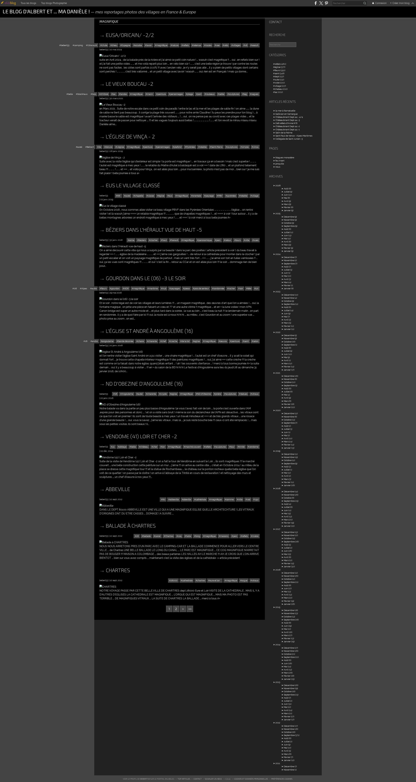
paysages (175, 288)
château (144, 447)
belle (70, 94)
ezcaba (138, 45)
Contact (275, 22)
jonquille (279, 164)
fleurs (104, 288)
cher (155, 447)
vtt (246, 45)
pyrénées (231, 196)
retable (203, 147)
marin (150, 94)
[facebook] (316, 3)
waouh (255, 45)
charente (152, 341)
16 (86, 341)
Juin (286, 195)
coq (180, 536)
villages (236, 45)
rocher (232, 288)
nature (175, 45)
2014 (277, 644)
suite (277, 79)
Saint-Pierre (216, 147)
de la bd (185, 341)
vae (218, 45)
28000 (174, 580)
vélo (226, 45)
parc (218, 240)
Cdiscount (92, 45)
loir (163, 447)
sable (221, 94)
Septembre (289, 226)
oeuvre (223, 341)
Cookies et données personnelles (251, 779)
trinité (242, 447)
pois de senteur (201, 288)
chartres (201, 580)
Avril (286, 201)
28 (137, 536)
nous (277, 167)
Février (287, 207)
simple (245, 147)
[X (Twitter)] (321, 3)
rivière (255, 536)
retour (228, 240)
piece (187, 288)
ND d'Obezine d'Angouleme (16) (144, 383)
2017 (277, 529)
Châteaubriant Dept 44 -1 (287, 129)
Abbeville (118, 489)
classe (151, 196)
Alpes (84, 288)
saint (246, 341)
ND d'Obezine (204, 394)
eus (170, 196)
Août (286, 188)
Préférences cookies (281, 779)
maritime (153, 288)
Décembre (289, 217)
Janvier (287, 210)
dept (277, 76)
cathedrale (187, 580)
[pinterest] (326, 3)
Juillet (287, 191)
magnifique (161, 45)
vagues (254, 94)
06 (75, 288)
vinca (255, 147)
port (200, 94)
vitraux (255, 394)
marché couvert (193, 447)
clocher (154, 240)
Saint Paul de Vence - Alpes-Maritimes (293, 136)
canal (158, 536)
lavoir (149, 45)
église (161, 196)
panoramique (205, 240)
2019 (277, 451)
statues (243, 394)
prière (218, 394)
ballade (147, 536)
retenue (197, 45)
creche (173, 341)
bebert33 (65, 45)
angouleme (107, 341)
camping (78, 45)
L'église (120, 147)
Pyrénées (190, 147)
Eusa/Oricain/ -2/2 (130, 35)
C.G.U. (228, 779)
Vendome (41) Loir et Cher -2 (141, 436)
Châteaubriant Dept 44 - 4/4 (289, 117)
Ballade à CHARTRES (131, 525)
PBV (220, 196)
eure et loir (215, 580)
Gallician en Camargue (286, 114)
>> (190, 609)
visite (277, 83)
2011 (277, 763)
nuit (164, 288)
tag (245, 94)
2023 (277, 291)
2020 (278, 410)
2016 (277, 570)
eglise (197, 341)
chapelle (139, 196)
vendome (253, 447)
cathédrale (201, 499)
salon (255, 341)
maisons (224, 536)
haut (164, 240)
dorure (109, 147)
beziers (142, 240)
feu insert (279, 160)
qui (256, 499)
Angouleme (127, 394)
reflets (186, 45)
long (198, 536)
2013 (277, 682)
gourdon (115, 288)
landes (123, 94)
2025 (277, 213)
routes (209, 45)
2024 (277, 254)
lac (114, 94)
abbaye (122, 447)
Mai (285, 198)
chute (104, 45)
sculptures (234, 94)
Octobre (287, 223)
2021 (277, 373)
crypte (164, 394)
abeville (187, 499)
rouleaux (210, 94)
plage (190, 94)
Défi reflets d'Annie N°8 (286, 123)
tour (232, 447)
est (248, 499)
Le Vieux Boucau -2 (129, 84)
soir (241, 288)
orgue (244, 580)
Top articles (184, 779)
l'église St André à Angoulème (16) (149, 331)
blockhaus (82, 94)
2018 (277, 488)
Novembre (289, 220)
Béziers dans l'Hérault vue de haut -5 (154, 229)
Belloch (90, 147)
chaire (141, 341)
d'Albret (104, 94)
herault (174, 240)
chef (164, 341)
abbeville (174, 499)
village (255, 196)
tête (249, 288)
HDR (126, 288)
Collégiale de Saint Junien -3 (289, 139)
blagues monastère (284, 157)
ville (247, 240)
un (257, 288)
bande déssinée (125, 341)
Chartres (169, 536)
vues (256, 240)
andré (95, 341)
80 (163, 499)
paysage (210, 196)
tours (238, 240)
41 (113, 447)
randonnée (219, 288)
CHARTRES (118, 570)
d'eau (114, 45)
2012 (277, 722)
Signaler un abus (213, 779)
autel (79, 147)
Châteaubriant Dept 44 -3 (287, 120)
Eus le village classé (133, 185)
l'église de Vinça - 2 (130, 136)
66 (119, 196)
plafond (178, 147)
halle (188, 536)
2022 (277, 332)
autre (94, 288)
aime (131, 240)
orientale (197, 196)
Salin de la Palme (283, 132)
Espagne (126, 45)
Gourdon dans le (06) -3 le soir (146, 278)
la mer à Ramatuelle (285, 110)
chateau (278, 89)
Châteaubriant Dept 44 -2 (287, 126)
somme (230, 499)
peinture (162, 94)
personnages (176, 94)
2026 (278, 185)
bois (94, 94)
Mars (286, 204)
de (100, 147)
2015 (277, 607)
